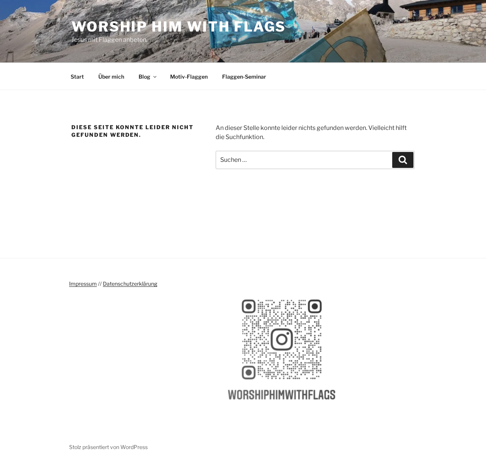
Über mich (111, 76)
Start (77, 76)
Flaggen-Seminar (244, 76)
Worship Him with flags (178, 26)
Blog (144, 76)
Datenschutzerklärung (130, 283)
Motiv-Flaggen (189, 76)
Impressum (83, 283)
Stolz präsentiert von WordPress (108, 447)
